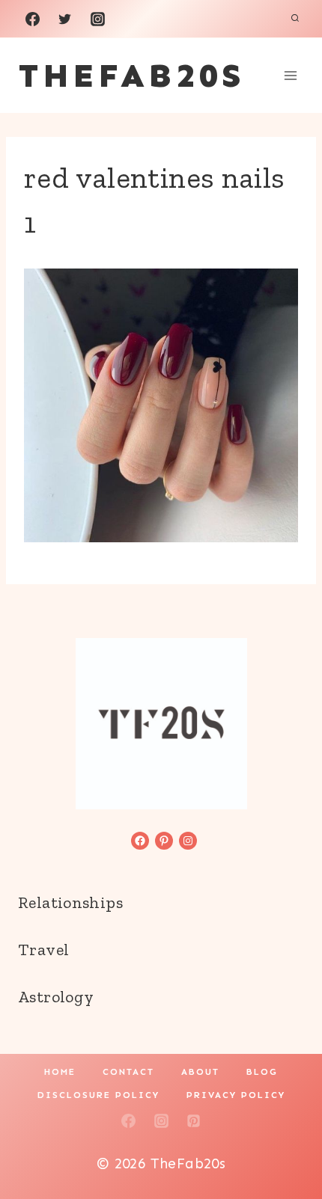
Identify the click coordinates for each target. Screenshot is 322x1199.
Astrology (56, 997)
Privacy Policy (235, 1095)
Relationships (70, 902)
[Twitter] (65, 18)
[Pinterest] (194, 1121)
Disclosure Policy (98, 1095)
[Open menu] (290, 75)
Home (60, 1072)
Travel (43, 949)
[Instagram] (97, 18)
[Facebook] (32, 18)
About (200, 1072)
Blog (262, 1072)
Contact (128, 1072)
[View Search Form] (295, 19)
